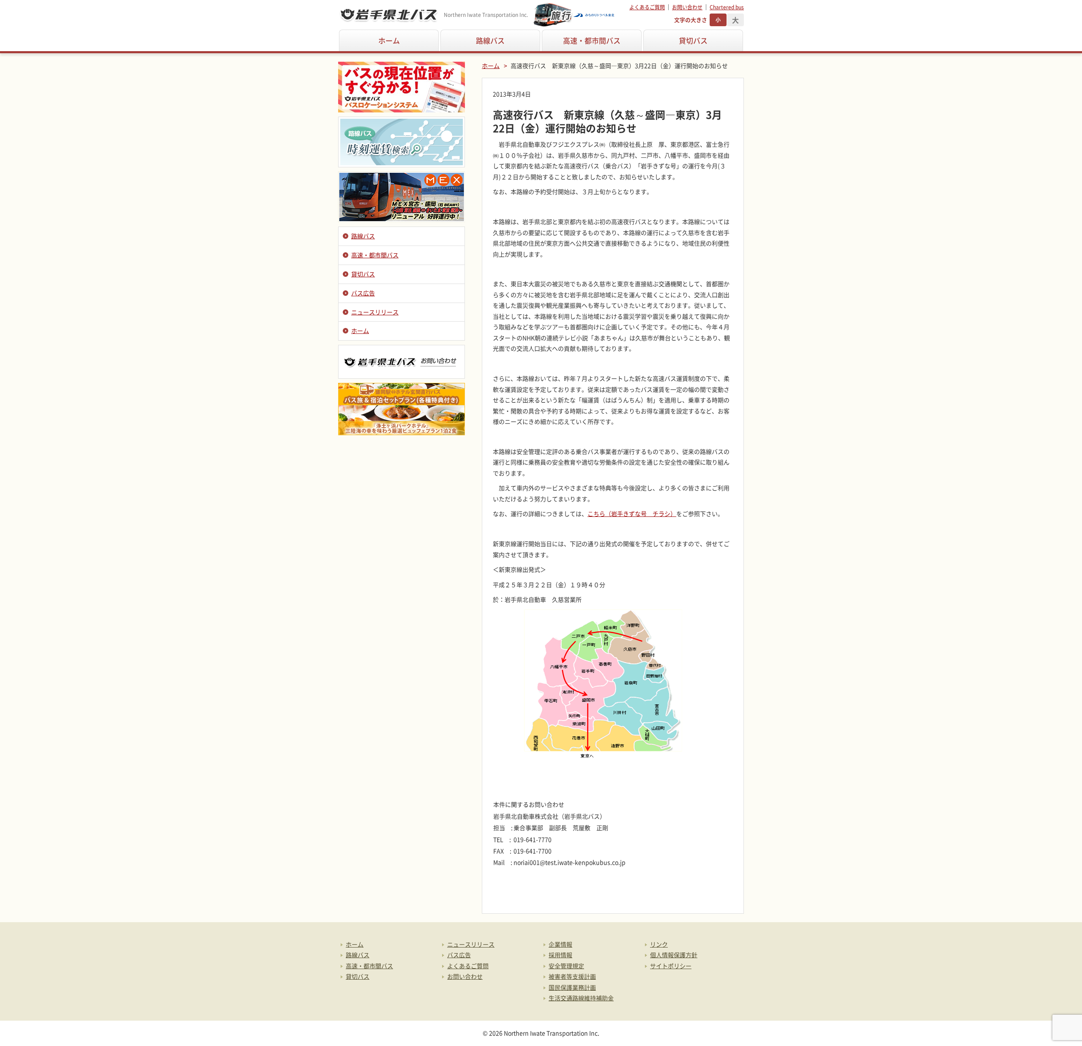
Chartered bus (727, 7)
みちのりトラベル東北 (574, 15)
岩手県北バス (389, 15)
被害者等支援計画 (572, 976)
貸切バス (693, 40)
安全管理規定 (566, 965)
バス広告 (363, 293)
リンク (659, 944)
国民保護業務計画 (572, 987)
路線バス (490, 40)
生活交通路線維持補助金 (581, 998)
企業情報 (560, 944)
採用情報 (560, 954)
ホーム (389, 40)
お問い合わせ (687, 7)
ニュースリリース (375, 312)
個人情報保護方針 (673, 954)
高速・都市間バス (591, 40)
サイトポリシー (670, 965)
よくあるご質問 (647, 7)
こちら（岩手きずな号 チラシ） (631, 513)
